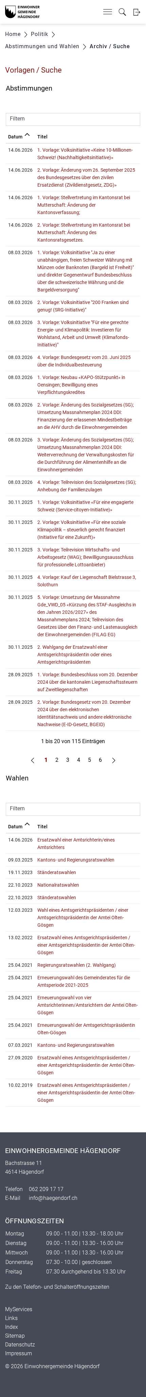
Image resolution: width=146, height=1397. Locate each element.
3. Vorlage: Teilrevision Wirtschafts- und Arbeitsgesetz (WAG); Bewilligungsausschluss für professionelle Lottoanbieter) (85, 557)
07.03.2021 (20, 1045)
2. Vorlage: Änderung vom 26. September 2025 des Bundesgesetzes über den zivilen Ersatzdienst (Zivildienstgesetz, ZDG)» (86, 177)
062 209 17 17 (46, 1189)
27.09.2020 (20, 1057)
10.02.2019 (20, 1085)
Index (11, 1327)
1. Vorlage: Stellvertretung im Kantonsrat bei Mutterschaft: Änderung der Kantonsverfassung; (83, 205)
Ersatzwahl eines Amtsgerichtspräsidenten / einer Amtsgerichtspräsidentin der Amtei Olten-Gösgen (86, 945)
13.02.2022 (20, 937)
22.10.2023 (20, 885)
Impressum (18, 1353)
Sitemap (15, 1336)
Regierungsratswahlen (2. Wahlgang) (76, 965)
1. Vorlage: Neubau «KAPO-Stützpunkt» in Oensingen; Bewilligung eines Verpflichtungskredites (81, 385)
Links (11, 1318)
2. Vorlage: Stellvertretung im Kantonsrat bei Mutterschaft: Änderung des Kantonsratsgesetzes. (83, 232)
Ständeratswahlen (56, 872)
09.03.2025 (20, 860)
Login (136, 12)
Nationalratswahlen (58, 885)
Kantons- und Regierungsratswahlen (75, 860)
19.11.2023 (20, 872)
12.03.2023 (20, 910)
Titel (42, 136)
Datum (15, 136)
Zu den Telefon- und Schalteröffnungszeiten (57, 1287)
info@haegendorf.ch (53, 1198)
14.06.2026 (20, 840)
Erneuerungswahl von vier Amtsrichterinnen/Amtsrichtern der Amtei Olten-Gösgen (87, 1005)
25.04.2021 (20, 965)
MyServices (18, 1309)
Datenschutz (20, 1344)
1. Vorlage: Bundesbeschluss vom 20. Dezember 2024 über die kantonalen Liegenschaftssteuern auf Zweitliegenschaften (87, 682)
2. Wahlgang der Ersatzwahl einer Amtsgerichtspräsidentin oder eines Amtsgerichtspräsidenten (74, 654)
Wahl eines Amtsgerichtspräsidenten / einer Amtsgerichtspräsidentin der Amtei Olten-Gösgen (82, 917)
